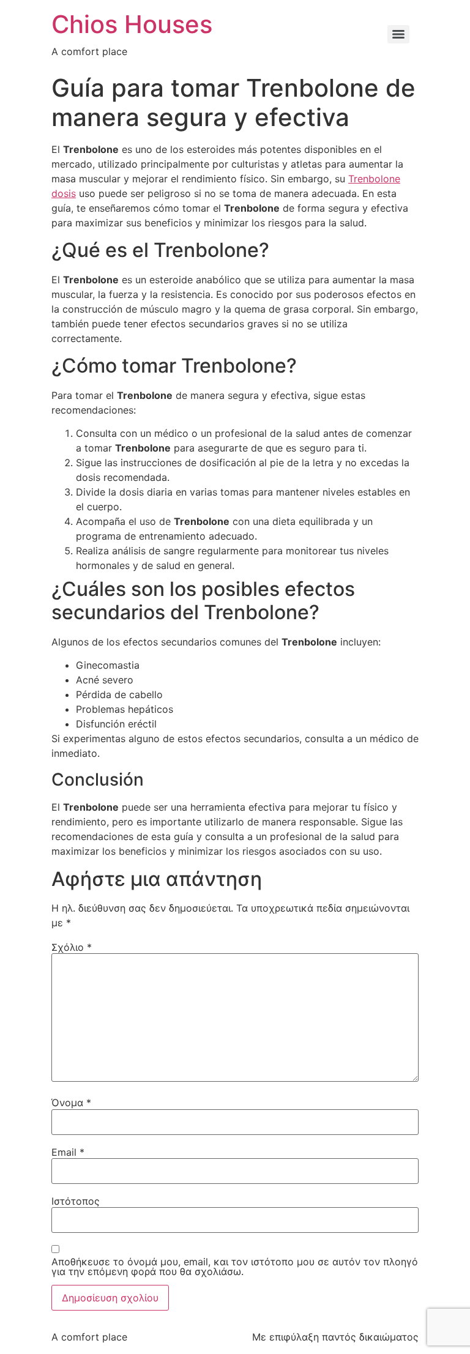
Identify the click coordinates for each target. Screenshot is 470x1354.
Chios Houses (131, 24)
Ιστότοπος (75, 1201)
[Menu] (398, 34)
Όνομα (71, 1102)
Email (67, 1152)
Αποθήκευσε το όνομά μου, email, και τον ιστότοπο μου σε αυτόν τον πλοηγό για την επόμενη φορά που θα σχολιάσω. (234, 1266)
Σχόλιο (71, 947)
